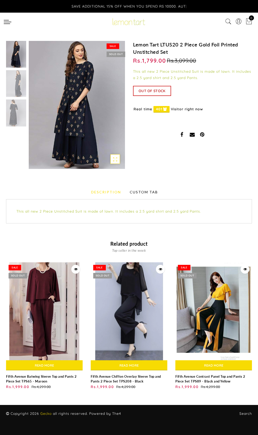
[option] (77, 105)
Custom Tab (144, 192)
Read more (44, 365)
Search (245, 413)
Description (106, 192)
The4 (116, 413)
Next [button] (109, 108)
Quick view (75, 269)
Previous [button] (38, 108)
